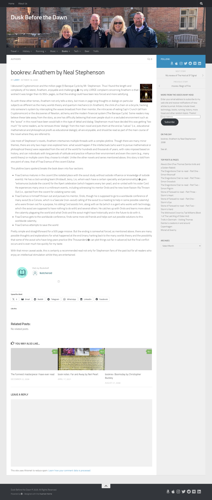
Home (11, 3)
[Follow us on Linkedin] (199, 63)
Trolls (96, 51)
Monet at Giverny (168, 230)
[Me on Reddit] (190, 63)
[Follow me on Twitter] (185, 63)
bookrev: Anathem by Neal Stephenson (178, 139)
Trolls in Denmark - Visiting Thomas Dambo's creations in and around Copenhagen (177, 223)
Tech (76, 51)
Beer (87, 51)
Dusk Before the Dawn (39, 17)
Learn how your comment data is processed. (69, 470)
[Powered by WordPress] (22, 494)
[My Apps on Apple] (176, 63)
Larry (17, 80)
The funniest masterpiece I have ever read (32, 374)
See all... (164, 149)
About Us (22, 3)
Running (40, 51)
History (26, 51)
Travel (14, 51)
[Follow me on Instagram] (181, 63)
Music (53, 51)
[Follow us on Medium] (195, 63)
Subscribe (170, 122)
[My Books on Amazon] (171, 63)
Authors (16, 59)
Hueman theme (46, 494)
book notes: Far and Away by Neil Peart (78, 374)
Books (65, 51)
